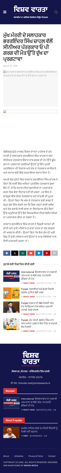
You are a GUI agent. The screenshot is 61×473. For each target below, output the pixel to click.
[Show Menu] (4, 12)
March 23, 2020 (10, 66)
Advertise (18, 456)
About (6, 456)
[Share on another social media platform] (54, 253)
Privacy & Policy (35, 456)
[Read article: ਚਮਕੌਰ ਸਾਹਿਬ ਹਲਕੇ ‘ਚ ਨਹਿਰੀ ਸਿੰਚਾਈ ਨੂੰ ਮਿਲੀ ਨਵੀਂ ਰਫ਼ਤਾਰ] (11, 432)
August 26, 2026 (44, 283)
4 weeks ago (36, 436)
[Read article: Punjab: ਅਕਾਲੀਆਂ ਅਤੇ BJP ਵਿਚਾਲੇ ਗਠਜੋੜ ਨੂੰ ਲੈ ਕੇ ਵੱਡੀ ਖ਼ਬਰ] (11, 293)
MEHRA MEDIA (31, 465)
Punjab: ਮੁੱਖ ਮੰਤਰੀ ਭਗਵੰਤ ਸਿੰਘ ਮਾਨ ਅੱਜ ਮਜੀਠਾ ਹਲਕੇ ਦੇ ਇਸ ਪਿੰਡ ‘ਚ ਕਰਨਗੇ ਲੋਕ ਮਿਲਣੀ (39, 323)
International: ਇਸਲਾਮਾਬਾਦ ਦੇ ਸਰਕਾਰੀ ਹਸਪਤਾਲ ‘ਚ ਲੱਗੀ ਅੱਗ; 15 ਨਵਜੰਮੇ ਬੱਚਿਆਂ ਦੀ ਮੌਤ (39, 275)
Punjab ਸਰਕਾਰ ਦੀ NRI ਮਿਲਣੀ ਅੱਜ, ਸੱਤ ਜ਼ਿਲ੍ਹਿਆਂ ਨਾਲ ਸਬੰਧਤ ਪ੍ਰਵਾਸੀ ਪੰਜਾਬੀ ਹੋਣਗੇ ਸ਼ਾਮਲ (37, 306)
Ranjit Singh (29, 283)
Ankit (25, 436)
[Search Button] (56, 12)
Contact (51, 456)
